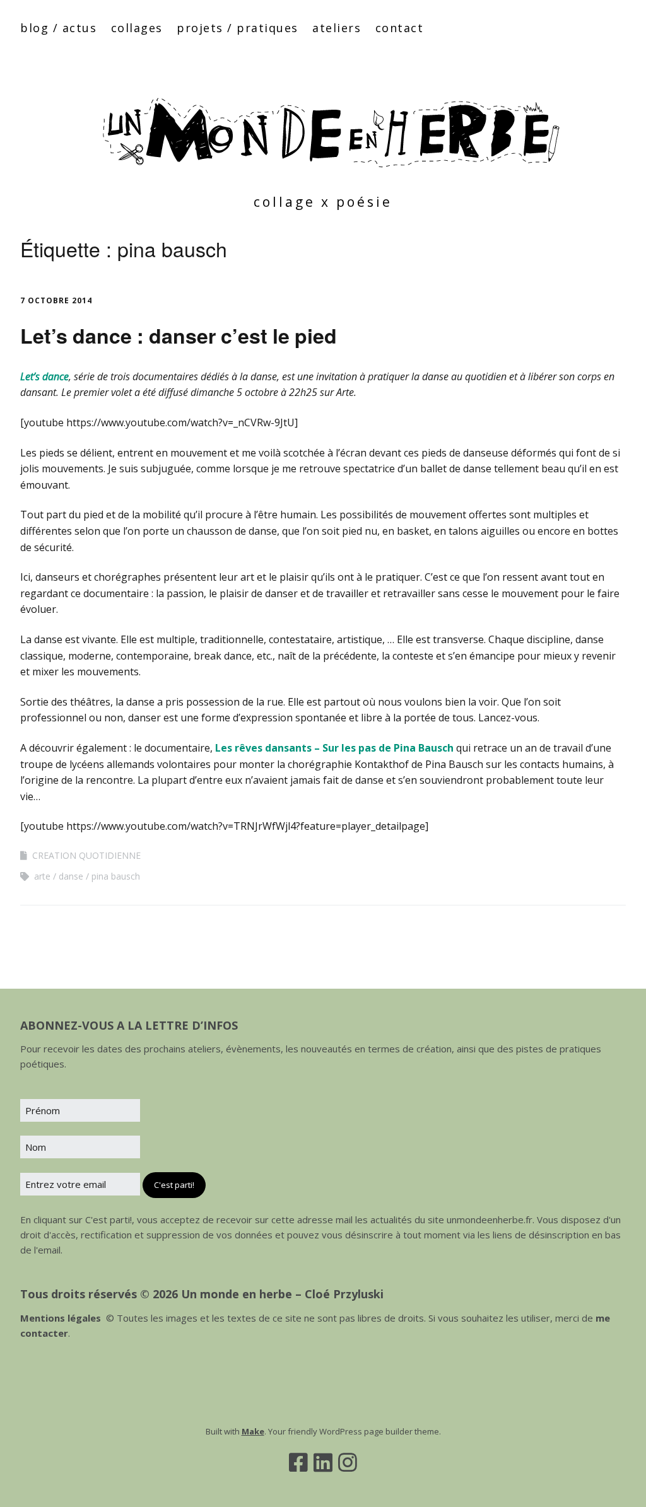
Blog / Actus (58, 27)
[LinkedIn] (323, 1462)
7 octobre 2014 (56, 300)
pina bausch (115, 876)
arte (42, 876)
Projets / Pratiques (237, 27)
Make (253, 1431)
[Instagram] (347, 1462)
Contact (399, 27)
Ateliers (336, 27)
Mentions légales (60, 1318)
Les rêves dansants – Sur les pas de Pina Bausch (334, 748)
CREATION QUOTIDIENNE (86, 855)
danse (71, 876)
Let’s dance (44, 376)
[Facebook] (298, 1462)
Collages (137, 27)
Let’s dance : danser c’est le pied (178, 335)
